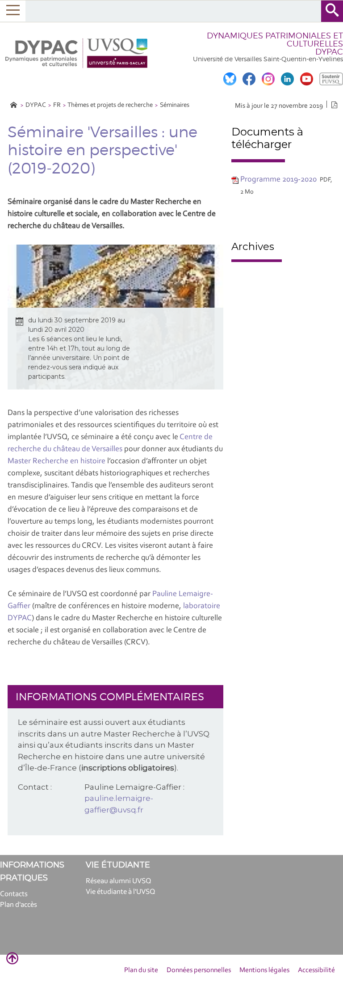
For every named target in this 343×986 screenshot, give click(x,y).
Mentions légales (264, 970)
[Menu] (12, 10)
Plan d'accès (18, 905)
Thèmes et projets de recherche (110, 105)
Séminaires (174, 105)
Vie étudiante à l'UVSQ (120, 892)
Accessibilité (316, 970)
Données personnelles (199, 970)
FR (57, 105)
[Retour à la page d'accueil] (77, 53)
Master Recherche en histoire (56, 461)
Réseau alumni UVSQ (118, 881)
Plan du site (141, 970)
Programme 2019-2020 (278, 180)
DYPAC (35, 105)
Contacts (14, 894)
